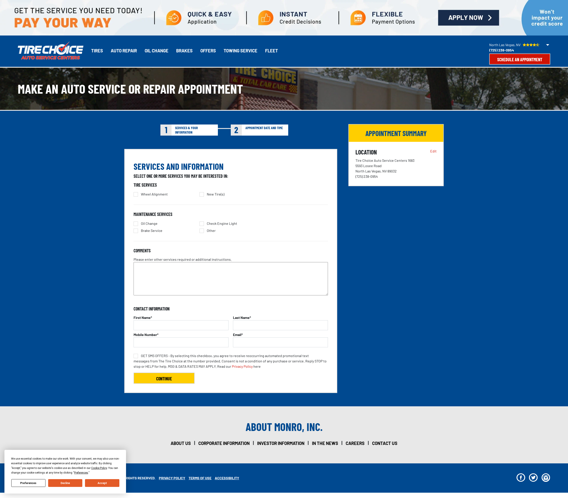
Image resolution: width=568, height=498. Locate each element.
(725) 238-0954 (501, 50)
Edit (433, 151)
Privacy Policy (242, 366)
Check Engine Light (222, 223)
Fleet (271, 50)
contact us (384, 443)
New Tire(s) (215, 194)
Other (211, 230)
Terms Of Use (200, 478)
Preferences (28, 483)
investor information (280, 443)
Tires (97, 50)
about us (181, 443)
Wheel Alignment (154, 194)
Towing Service (240, 50)
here (230, 361)
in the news (325, 443)
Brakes (184, 50)
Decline (65, 483)
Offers (208, 50)
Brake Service (151, 230)
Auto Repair (124, 50)
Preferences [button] (81, 472)
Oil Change (156, 50)
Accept (102, 483)
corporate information (224, 443)
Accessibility (227, 478)
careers (355, 443)
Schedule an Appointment (519, 59)
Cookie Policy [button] (99, 468)
